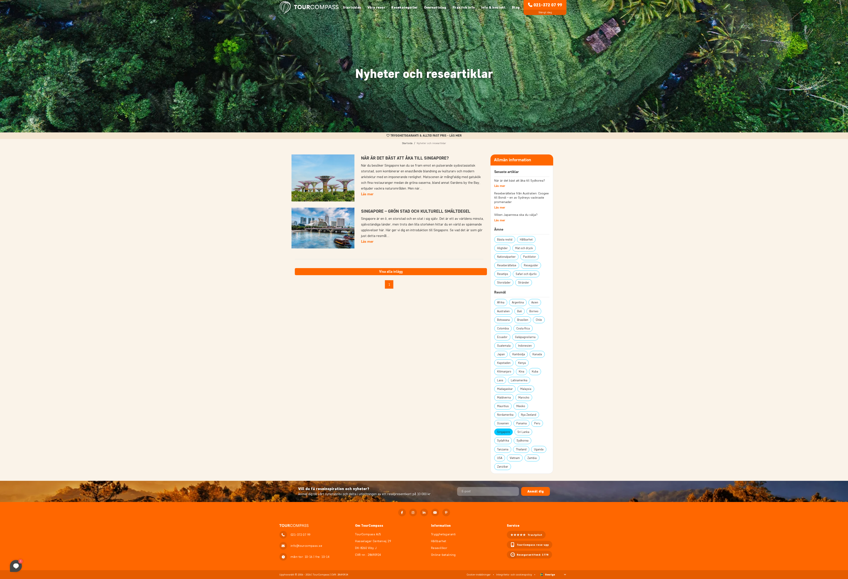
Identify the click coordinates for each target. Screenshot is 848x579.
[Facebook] (402, 512)
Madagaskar (505, 389)
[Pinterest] (446, 512)
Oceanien (503, 423)
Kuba (535, 371)
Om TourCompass (369, 525)
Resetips (502, 274)
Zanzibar (502, 466)
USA (499, 458)
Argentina (518, 302)
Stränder (523, 282)
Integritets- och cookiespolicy (514, 574)
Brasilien (522, 319)
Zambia (532, 458)
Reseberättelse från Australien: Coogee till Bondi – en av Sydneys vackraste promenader (521, 198)
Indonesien (525, 345)
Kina (521, 371)
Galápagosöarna (525, 337)
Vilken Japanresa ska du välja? (516, 215)
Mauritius (503, 406)
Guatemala (504, 345)
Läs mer (367, 194)
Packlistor (529, 256)
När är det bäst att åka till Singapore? (405, 158)
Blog (516, 7)
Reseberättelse (506, 265)
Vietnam (515, 458)
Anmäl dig (535, 491)
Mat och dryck (524, 248)
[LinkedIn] (424, 512)
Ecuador (502, 337)
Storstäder (504, 282)
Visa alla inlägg (391, 271)
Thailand (521, 449)
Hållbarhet (526, 239)
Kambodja (518, 354)
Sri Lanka (523, 432)
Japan (501, 354)
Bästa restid (504, 239)
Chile (539, 319)
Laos (500, 380)
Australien (503, 311)
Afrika (500, 302)
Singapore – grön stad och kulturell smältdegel (415, 211)
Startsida (407, 143)
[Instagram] (413, 512)
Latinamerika (519, 380)
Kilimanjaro (504, 371)
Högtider (502, 248)
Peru (537, 423)
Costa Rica (523, 328)
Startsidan (352, 7)
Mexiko (520, 406)
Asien (534, 302)
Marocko (523, 397)
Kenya (522, 363)
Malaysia (525, 389)
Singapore (503, 432)
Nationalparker (506, 256)
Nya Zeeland (528, 414)
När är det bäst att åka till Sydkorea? (519, 180)
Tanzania (502, 449)
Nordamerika (505, 414)
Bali (519, 311)
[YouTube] (435, 512)
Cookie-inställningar (479, 574)
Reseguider (531, 265)
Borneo (533, 311)
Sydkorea (522, 440)
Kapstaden (504, 363)
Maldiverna (504, 397)
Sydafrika (503, 440)
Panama (521, 423)
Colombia (503, 328)
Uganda (538, 449)
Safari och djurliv (526, 274)
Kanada (537, 354)
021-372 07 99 (548, 5)
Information (441, 525)
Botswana (503, 319)
